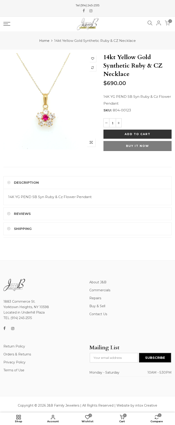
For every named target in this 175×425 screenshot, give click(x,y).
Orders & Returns (17, 354)
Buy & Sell (97, 306)
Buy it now (137, 146)
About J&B (97, 282)
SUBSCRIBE (155, 358)
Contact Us (98, 314)
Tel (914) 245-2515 (87, 5)
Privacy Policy (14, 362)
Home (44, 41)
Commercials (99, 290)
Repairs (95, 298)
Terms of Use (13, 370)
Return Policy (14, 346)
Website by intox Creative (136, 405)
